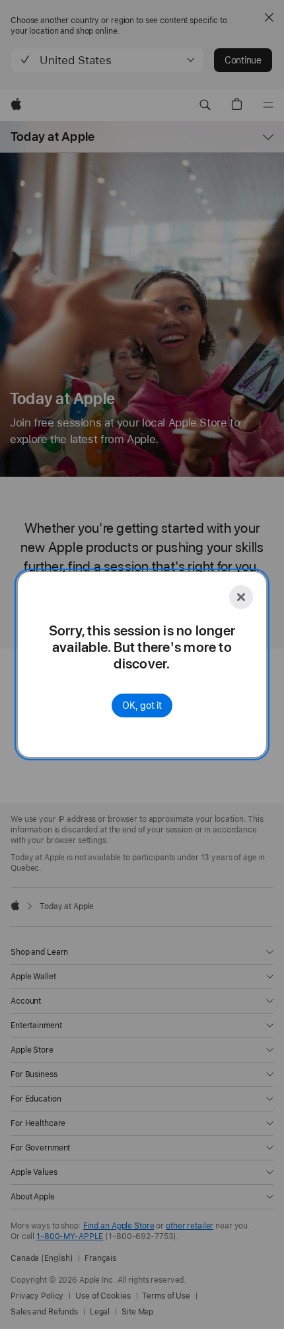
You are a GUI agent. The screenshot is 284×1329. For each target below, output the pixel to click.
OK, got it (142, 705)
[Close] (241, 597)
